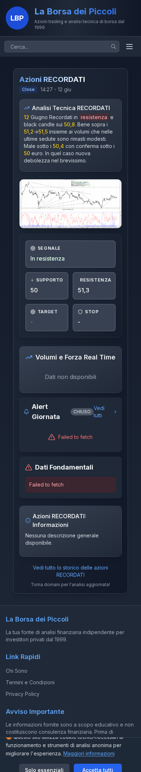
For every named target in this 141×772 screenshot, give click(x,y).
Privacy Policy (22, 694)
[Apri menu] (129, 46)
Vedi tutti (99, 411)
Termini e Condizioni (30, 682)
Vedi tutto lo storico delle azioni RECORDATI (70, 571)
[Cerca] (113, 46)
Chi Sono (16, 671)
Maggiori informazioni (89, 753)
